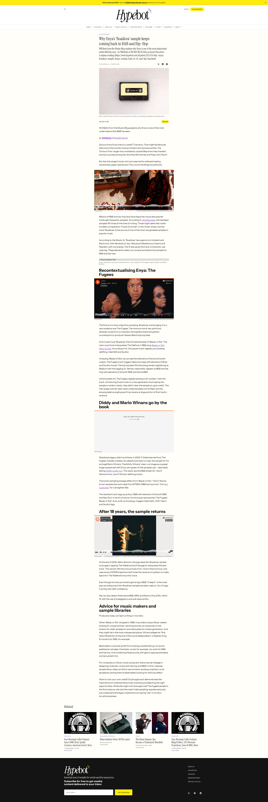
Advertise (192, 770)
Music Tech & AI (121, 27)
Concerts (168, 27)
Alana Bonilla (104, 64)
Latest (158, 27)
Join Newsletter (197, 9)
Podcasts (67, 736)
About (177, 27)
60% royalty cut (114, 471)
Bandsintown (194, 778)
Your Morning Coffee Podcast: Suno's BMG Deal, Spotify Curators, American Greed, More (78, 742)
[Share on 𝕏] (158, 64)
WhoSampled (148, 220)
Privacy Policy (194, 782)
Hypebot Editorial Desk (144, 745)
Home (88, 27)
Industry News (136, 27)
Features (148, 27)
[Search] (65, 9)
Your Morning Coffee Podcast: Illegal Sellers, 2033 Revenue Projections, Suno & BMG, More (184, 742)
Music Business (104, 34)
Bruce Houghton (106, 742)
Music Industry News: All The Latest (115, 739)
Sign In (186, 9)
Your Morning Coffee (71, 748)
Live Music (98, 27)
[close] (265, 2)
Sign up (191, 767)
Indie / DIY (108, 27)
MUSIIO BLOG (121, 138)
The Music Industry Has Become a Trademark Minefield (149, 741)
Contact (191, 774)
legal (138, 736)
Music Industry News (107, 736)
